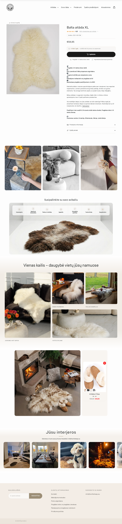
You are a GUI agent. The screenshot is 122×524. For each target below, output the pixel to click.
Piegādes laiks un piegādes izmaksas (64, 505)
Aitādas (53, 7)
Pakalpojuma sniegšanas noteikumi (63, 508)
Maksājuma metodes (58, 498)
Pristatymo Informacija (76, 125)
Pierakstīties (36, 496)
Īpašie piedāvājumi (91, 7)
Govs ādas (65, 7)
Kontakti (54, 494)
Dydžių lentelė (74, 130)
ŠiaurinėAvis (23, 521)
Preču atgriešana (57, 501)
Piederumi (78, 7)
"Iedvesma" (85, 106)
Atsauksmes (106, 7)
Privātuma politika (57, 512)
